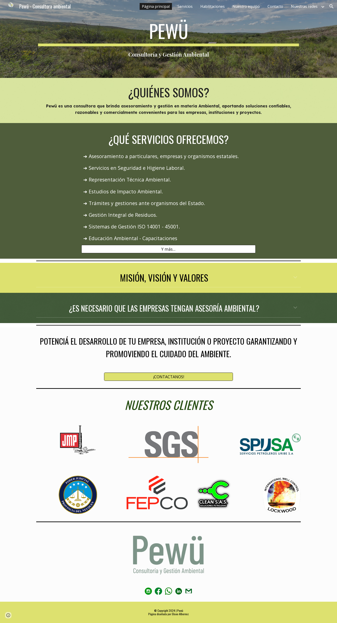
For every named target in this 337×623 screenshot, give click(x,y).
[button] (331, 6)
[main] (168, 39)
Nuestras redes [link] (304, 6)
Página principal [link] (156, 6)
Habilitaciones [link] (212, 6)
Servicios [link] (185, 6)
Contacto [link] (275, 6)
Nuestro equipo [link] (246, 6)
